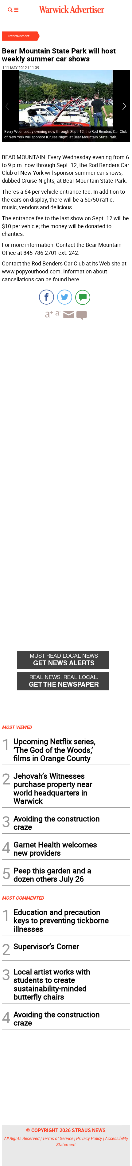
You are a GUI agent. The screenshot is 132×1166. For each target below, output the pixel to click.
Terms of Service (57, 1138)
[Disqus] (66, 402)
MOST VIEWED (17, 727)
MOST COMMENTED (23, 898)
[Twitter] (64, 297)
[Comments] (82, 297)
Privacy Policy (89, 1138)
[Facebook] (46, 297)
